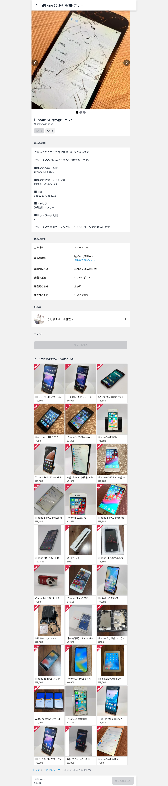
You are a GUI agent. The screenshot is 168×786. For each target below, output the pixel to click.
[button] (37, 5)
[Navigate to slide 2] (80, 112)
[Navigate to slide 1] (77, 112)
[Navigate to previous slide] (35, 62)
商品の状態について (84, 259)
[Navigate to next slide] (126, 62)
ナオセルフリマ (52, 770)
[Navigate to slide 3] (84, 112)
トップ (36, 770)
